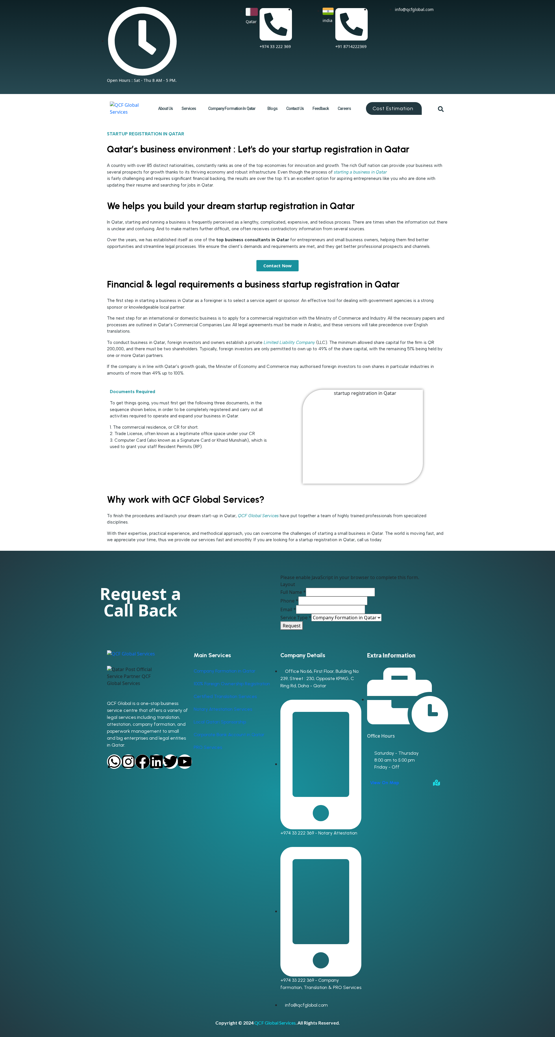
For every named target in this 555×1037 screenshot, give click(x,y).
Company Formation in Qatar (232, 108)
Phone (289, 601)
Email (288, 609)
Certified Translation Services (225, 696)
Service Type (295, 617)
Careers (344, 108)
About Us (165, 108)
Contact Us (295, 108)
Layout (287, 584)
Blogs (272, 108)
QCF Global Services (275, 1022)
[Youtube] (184, 761)
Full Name (293, 592)
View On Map (384, 782)
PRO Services (208, 747)
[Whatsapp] (114, 761)
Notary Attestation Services (223, 709)
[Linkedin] (156, 761)
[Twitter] (170, 761)
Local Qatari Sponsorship (220, 722)
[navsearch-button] (440, 108)
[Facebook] (142, 761)
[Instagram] (128, 761)
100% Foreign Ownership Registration (232, 683)
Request (292, 625)
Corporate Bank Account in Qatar (229, 734)
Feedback (320, 108)
